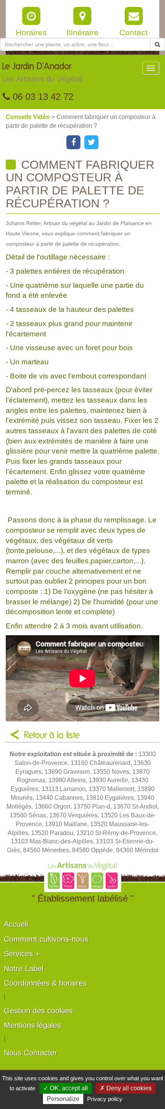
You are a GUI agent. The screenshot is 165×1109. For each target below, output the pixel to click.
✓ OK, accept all (65, 1088)
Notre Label (23, 968)
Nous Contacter (30, 1053)
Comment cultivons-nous (46, 939)
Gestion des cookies (38, 1010)
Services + (22, 953)
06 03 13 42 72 (41, 96)
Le (42, 72)
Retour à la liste (52, 735)
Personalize (63, 1099)
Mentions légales (32, 1025)
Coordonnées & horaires (45, 983)
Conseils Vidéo (28, 117)
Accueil (16, 924)
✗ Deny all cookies (126, 1088)
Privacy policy (104, 1099)
